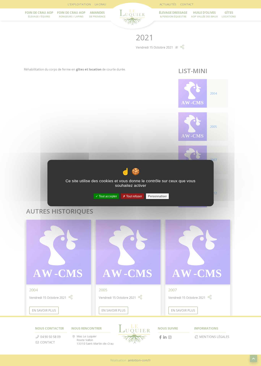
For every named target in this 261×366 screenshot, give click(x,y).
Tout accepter (107, 196)
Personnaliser (157, 196)
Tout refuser (133, 196)
